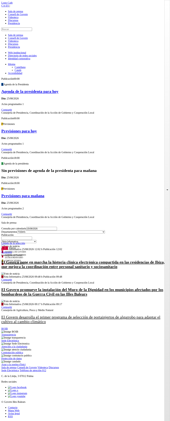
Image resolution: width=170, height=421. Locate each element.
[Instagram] (17, 393)
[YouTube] (16, 396)
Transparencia (8, 334)
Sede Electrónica (10, 340)
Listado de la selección (13, 243)
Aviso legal (14, 413)
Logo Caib (7, 2)
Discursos (13, 20)
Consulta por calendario (13, 228)
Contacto (12, 407)
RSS (10, 416)
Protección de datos (11, 358)
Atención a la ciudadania (14, 346)
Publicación (7, 235)
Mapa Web (13, 410)
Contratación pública (12, 352)
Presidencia (14, 23)
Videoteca (13, 17)
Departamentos (9, 231)
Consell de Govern (18, 14)
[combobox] (85, 239)
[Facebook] (17, 387)
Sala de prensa (15, 11)
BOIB (4, 328)
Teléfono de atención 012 (33, 370)
